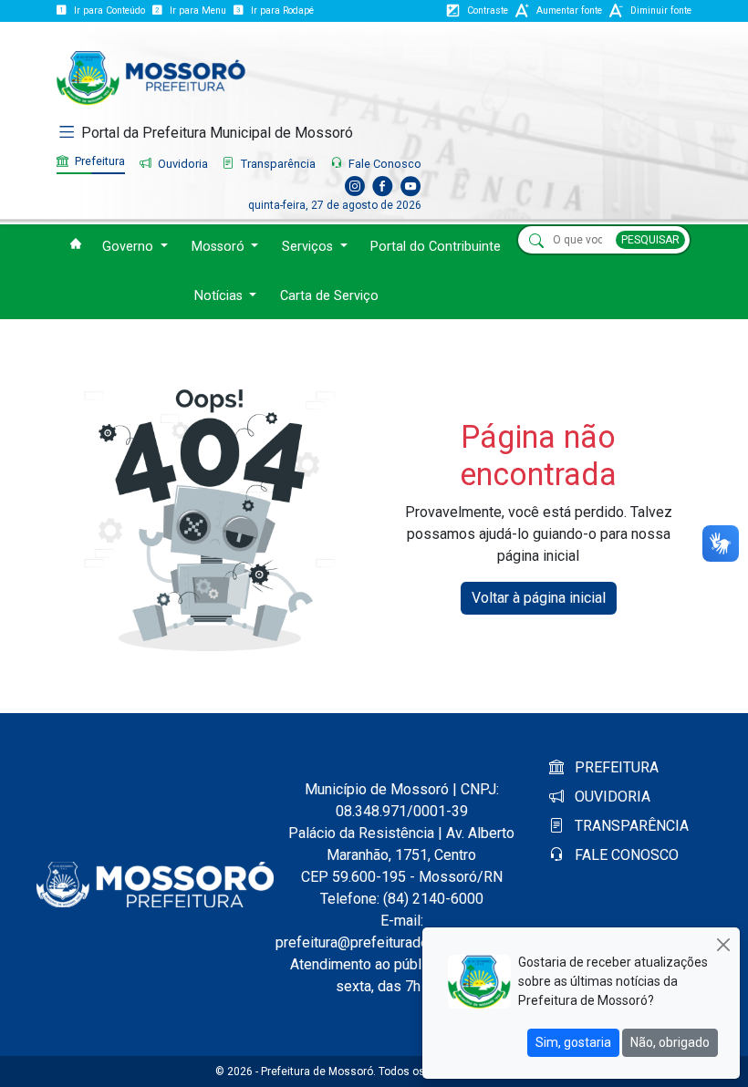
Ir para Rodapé (282, 10)
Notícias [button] (220, 296)
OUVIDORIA (610, 796)
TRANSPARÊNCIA (630, 825)
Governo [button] (129, 246)
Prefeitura (98, 161)
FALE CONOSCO (625, 855)
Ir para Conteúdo (109, 10)
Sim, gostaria (573, 1042)
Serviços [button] (309, 246)
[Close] (722, 944)
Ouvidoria (181, 164)
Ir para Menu (198, 10)
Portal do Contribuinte (435, 246)
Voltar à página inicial (539, 597)
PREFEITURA (615, 767)
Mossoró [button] (220, 246)
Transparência (277, 164)
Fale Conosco (383, 164)
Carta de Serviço (329, 296)
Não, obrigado (670, 1042)
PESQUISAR (650, 239)
